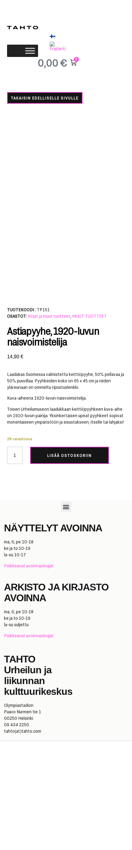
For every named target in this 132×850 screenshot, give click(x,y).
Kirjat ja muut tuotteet (49, 316)
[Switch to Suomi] (52, 36)
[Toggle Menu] (30, 51)
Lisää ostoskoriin (69, 455)
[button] (66, 507)
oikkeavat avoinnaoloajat (30, 565)
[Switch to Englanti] (60, 46)
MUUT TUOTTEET (89, 316)
